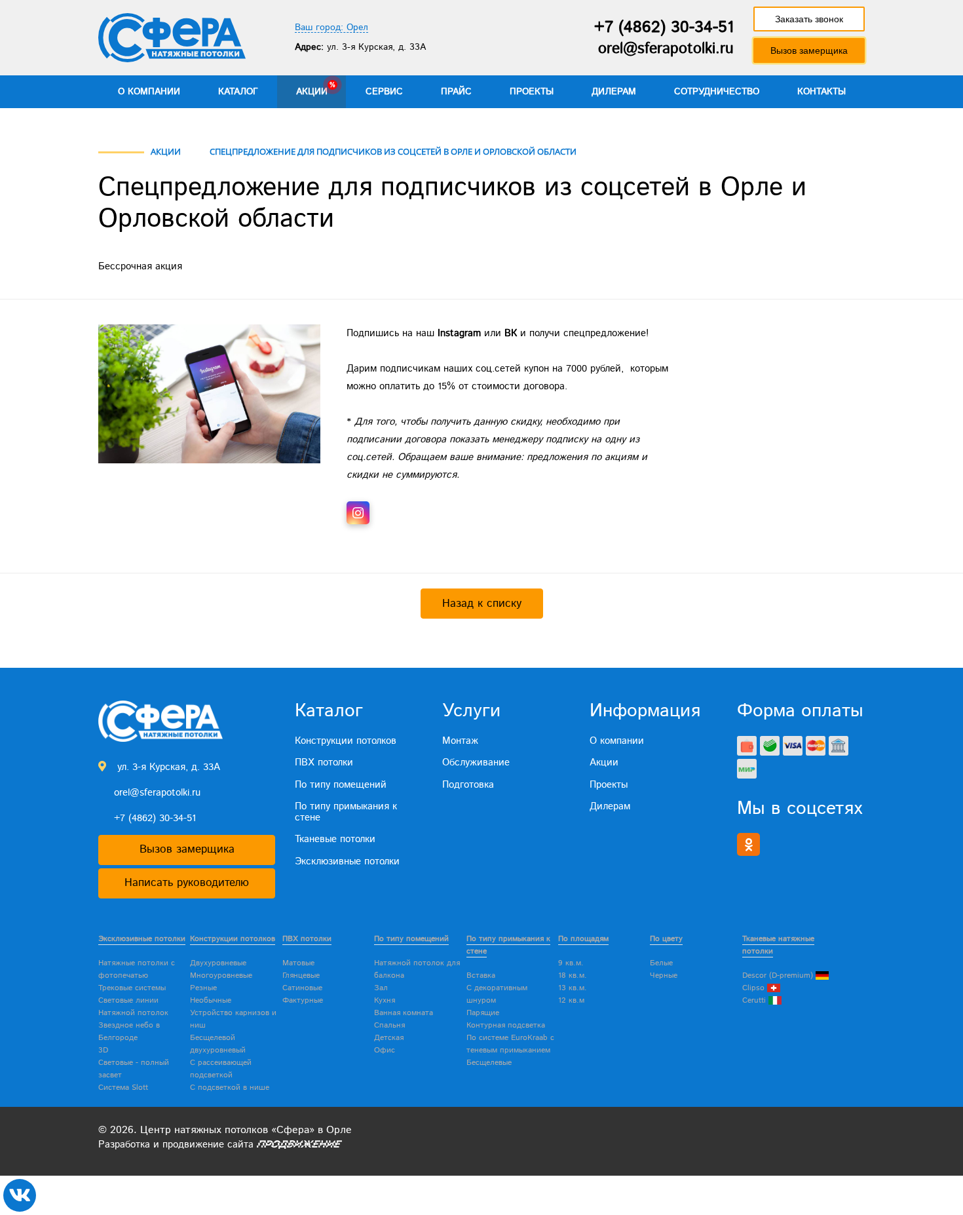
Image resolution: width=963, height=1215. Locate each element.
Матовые (298, 963)
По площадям (583, 938)
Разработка (124, 1144)
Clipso (754, 987)
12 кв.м (571, 1000)
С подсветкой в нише (229, 1087)
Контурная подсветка (505, 1025)
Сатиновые (302, 987)
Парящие (482, 1012)
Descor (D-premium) (779, 975)
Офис (384, 1050)
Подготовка (468, 785)
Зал (381, 987)
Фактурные (302, 1000)
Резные (203, 987)
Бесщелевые (489, 1062)
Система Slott (123, 1087)
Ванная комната (403, 1012)
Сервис (384, 91)
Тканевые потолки (335, 839)
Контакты (821, 91)
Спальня (389, 1025)
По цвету (666, 938)
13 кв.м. (572, 987)
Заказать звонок (809, 19)
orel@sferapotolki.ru (666, 49)
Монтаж (460, 741)
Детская (389, 1037)
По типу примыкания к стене (346, 812)
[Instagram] (358, 512)
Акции (312, 91)
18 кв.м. (572, 975)
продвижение (193, 1144)
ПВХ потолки (324, 762)
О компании (149, 91)
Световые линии (128, 1000)
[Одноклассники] (748, 844)
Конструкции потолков (345, 741)
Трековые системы (132, 987)
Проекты (532, 91)
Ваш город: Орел (331, 28)
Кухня (384, 1000)
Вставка (480, 975)
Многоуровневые (221, 975)
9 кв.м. (571, 963)
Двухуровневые (218, 963)
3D (103, 1050)
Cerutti (755, 1000)
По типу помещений (341, 785)
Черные (663, 975)
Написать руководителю (186, 883)
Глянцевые (301, 975)
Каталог (238, 91)
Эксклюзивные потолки (347, 861)
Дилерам (614, 91)
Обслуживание (476, 762)
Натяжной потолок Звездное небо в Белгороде (133, 1025)
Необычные (210, 1000)
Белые (661, 963)
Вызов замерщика (809, 50)
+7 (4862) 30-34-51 (664, 27)
